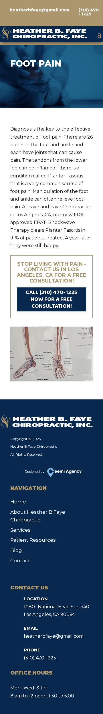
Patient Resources (33, 540)
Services (20, 530)
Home (18, 502)
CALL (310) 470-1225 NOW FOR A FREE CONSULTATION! (51, 299)
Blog (16, 550)
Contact (20, 560)
